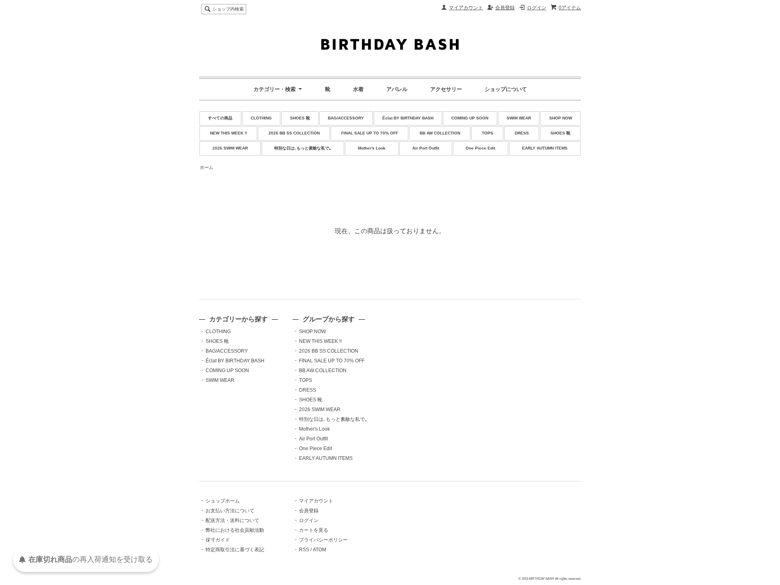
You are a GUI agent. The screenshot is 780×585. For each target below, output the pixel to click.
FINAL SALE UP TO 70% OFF (369, 133)
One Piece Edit (480, 148)
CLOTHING (261, 118)
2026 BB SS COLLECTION (294, 133)
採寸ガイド (218, 540)
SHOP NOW (560, 118)
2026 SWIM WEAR (230, 148)
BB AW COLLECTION (440, 133)
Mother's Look (372, 148)
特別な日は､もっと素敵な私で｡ (302, 148)
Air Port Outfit (425, 148)
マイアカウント (466, 8)
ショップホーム (223, 501)
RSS (304, 549)
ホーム (206, 167)
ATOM (319, 549)
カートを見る (313, 530)
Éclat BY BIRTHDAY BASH (407, 118)
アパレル (396, 89)
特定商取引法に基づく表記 (235, 549)
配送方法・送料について (232, 520)
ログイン (536, 8)
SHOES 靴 (300, 118)
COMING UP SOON (469, 118)
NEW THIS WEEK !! (228, 133)
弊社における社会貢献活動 (235, 530)
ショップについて (506, 89)
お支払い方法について (230, 511)
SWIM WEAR (519, 118)
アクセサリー (446, 89)
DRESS (522, 133)
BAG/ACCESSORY (346, 118)
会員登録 (505, 8)
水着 (358, 89)
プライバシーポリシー (323, 540)
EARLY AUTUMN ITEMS (545, 148)
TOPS (487, 133)
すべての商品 (220, 118)
